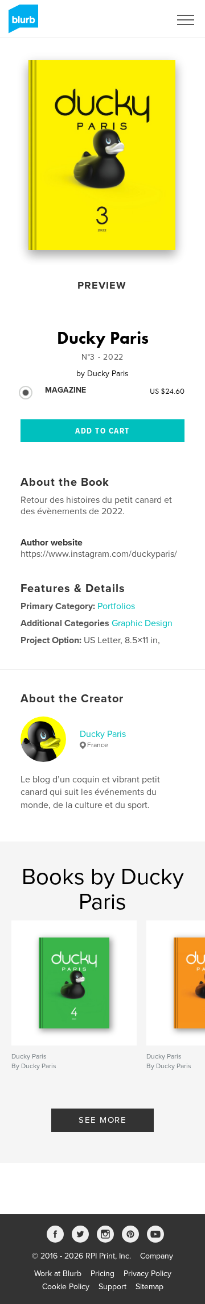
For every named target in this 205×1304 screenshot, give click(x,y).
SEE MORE (102, 1120)
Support (112, 1286)
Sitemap (149, 1286)
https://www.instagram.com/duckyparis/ (98, 554)
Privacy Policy (147, 1273)
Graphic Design (142, 623)
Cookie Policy (65, 1286)
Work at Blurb (57, 1273)
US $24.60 (167, 391)
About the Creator (72, 699)
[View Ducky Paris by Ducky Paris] (101, 155)
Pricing (102, 1273)
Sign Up (141, 19)
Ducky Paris (103, 734)
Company (156, 1256)
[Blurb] (21, 23)
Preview (101, 285)
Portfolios (116, 606)
